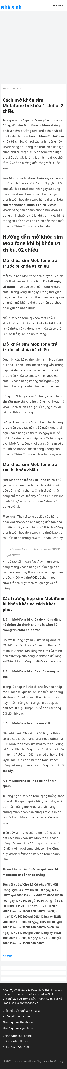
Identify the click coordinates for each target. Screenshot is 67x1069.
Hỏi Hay (16, 88)
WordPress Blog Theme (37, 1061)
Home (6, 88)
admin (7, 956)
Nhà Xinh (11, 7)
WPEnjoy (58, 1061)
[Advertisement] (33, 47)
